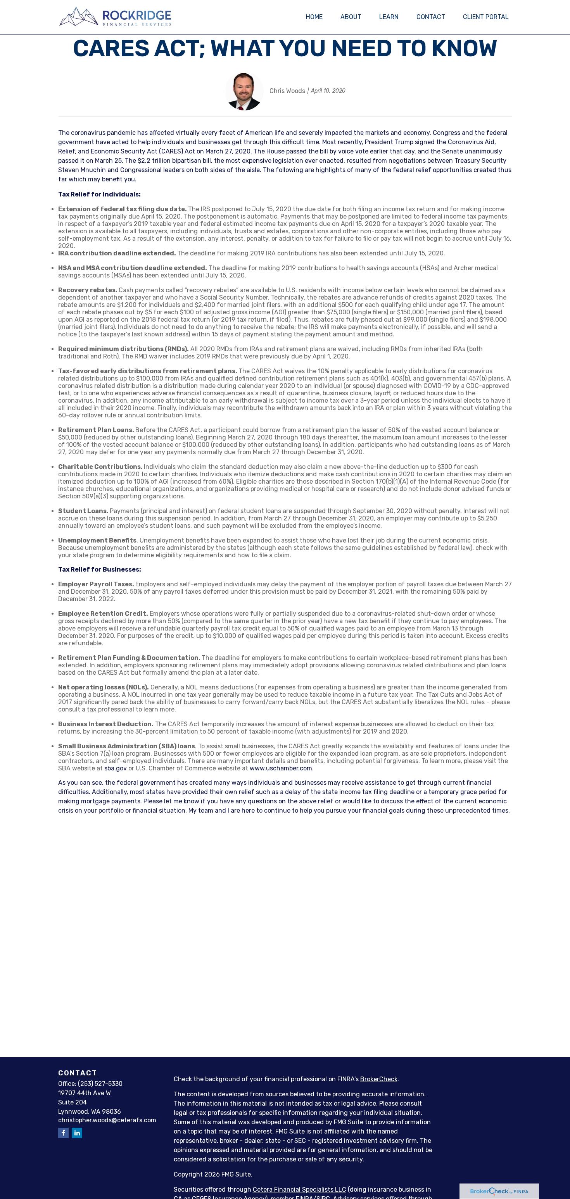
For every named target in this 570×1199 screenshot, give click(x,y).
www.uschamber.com (281, 768)
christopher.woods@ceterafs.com (107, 1120)
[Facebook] (63, 1133)
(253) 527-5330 (100, 1083)
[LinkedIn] (77, 1133)
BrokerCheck (378, 1079)
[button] (314, 17)
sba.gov (115, 768)
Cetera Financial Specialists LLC (299, 1189)
